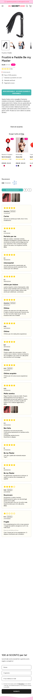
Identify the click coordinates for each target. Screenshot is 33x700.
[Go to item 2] (16, 197)
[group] (16, 1)
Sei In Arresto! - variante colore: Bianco (2, 166)
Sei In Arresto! (6, 157)
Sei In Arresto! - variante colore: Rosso (4, 166)
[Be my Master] (5, 45)
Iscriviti (16, 691)
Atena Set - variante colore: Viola (16, 166)
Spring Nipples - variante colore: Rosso (30, 166)
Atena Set (19, 157)
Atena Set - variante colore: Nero (18, 166)
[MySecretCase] (16, 6)
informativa (21, 683)
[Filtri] (25, 190)
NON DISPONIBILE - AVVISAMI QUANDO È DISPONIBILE (16, 92)
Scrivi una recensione (12, 190)
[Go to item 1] (6, 197)
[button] (27, 6)
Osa (22, 134)
